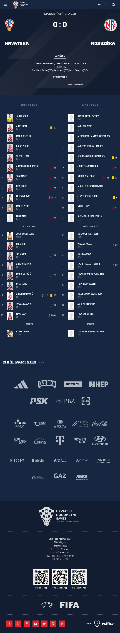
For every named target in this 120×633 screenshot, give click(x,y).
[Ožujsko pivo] (47, 384)
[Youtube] (35, 624)
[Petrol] (73, 384)
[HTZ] (20, 423)
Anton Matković (24, 294)
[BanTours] (104, 460)
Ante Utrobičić (23, 264)
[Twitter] (18, 624)
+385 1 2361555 (61, 549)
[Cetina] (40, 440)
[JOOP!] (16, 460)
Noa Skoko (21, 186)
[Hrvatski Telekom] (60, 440)
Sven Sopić (21, 284)
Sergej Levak (22, 156)
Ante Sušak (22, 126)
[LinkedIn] (53, 624)
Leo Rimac (21, 216)
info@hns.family (63, 553)
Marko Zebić (22, 206)
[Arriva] (82, 460)
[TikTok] (62, 624)
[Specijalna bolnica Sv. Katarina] (38, 477)
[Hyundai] (100, 440)
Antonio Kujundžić (26, 166)
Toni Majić (21, 176)
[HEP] (99, 384)
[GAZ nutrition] (60, 477)
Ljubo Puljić (22, 146)
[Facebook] (9, 624)
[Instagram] (27, 624)
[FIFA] (69, 604)
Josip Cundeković (25, 234)
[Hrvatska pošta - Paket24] (40, 423)
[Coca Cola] (100, 423)
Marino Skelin (23, 136)
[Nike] (21, 384)
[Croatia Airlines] (80, 423)
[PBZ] (65, 400)
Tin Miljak (21, 254)
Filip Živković (23, 196)
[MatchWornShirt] (82, 477)
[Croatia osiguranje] (60, 423)
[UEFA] (47, 604)
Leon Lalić (21, 314)
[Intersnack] (20, 440)
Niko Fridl (21, 244)
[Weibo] (44, 624)
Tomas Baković (23, 304)
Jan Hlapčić (22, 116)
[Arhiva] (113, 5)
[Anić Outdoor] (60, 460)
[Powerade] (80, 440)
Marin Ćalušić (23, 274)
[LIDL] (86, 400)
